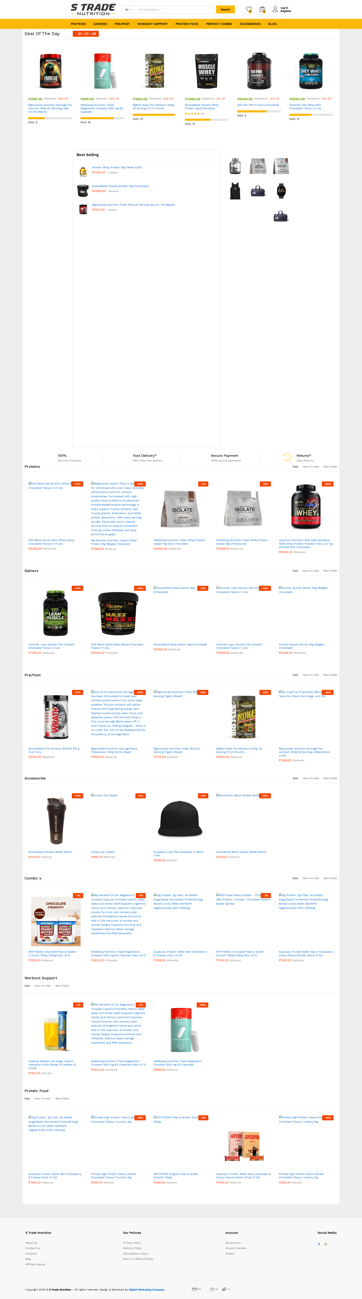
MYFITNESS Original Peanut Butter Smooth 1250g (113, 1175)
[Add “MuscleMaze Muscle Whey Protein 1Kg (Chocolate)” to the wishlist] (207, 90)
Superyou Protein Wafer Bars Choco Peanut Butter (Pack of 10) (302, 1175)
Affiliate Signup (35, 1264)
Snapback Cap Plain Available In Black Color (178, 853)
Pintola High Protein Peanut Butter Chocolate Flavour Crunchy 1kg (51, 1175)
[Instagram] (325, 1244)
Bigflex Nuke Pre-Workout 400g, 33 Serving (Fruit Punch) (153, 106)
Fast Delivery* (145, 455)
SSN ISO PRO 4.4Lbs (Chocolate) (258, 104)
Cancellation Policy (135, 1253)
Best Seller (330, 466)
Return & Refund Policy (138, 1258)
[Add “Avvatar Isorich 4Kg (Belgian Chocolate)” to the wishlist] (306, 534)
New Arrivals (311, 466)
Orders (229, 1253)
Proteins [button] (78, 23)
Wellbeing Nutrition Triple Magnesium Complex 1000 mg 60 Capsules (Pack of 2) (55, 953)
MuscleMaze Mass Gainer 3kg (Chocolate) (117, 644)
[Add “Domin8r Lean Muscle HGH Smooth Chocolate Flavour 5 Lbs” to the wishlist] (181, 638)
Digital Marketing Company (146, 1289)
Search (225, 9)
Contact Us (32, 1248)
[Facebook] (319, 1244)
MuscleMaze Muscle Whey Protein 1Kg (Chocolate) (202, 106)
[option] (50, 92)
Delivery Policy (132, 1248)
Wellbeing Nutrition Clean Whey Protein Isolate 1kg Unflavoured (133, 427)
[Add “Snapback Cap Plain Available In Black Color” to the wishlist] (181, 845)
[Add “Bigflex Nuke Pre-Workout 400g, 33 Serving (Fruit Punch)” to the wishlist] (154, 90)
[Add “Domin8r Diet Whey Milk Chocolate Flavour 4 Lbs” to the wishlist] (311, 90)
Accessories (35, 778)
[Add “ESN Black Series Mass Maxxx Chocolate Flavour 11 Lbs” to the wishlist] (56, 638)
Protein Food (36, 1090)
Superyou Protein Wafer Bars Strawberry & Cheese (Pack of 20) (117, 953)
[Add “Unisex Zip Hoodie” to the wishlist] (118, 845)
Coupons (31, 1253)
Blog (272, 23)
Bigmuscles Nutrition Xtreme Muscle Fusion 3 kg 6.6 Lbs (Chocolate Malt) (302, 646)
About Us (31, 1242)
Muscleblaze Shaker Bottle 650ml (50, 851)
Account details (235, 1248)
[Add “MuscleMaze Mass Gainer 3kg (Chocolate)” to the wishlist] (118, 638)
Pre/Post (33, 675)
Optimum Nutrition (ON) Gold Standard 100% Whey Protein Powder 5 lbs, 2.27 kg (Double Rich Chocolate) (243, 543)
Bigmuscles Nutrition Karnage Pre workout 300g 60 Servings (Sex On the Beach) (50, 108)
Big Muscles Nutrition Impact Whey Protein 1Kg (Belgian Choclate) (51, 542)
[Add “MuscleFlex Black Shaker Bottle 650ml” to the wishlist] (243, 845)
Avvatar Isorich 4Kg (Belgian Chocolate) (304, 540)
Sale (295, 466)
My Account (233, 1242)
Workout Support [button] (152, 23)
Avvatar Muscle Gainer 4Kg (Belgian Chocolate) (239, 646)
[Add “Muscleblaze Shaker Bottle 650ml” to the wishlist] (56, 845)
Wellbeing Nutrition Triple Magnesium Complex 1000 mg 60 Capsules (102, 108)
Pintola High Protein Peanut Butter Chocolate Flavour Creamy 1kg (239, 1175)
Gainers (31, 570)
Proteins (32, 466)
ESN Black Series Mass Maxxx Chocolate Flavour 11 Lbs (54, 646)
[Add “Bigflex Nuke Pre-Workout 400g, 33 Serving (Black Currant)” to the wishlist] (306, 742)
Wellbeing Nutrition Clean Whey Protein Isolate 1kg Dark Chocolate (117, 542)
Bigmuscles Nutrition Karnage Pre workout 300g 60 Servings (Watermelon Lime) (242, 752)
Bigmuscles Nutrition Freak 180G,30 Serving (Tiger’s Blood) (114, 750)
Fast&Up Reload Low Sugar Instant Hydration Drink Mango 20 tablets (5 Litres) (52, 1064)
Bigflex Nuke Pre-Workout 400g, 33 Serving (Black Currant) (301, 750)
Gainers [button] (100, 23)
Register (286, 10)
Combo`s (33, 878)
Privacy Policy (132, 1242)
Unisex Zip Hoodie (102, 851)
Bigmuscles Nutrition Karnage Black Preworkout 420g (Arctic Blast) (51, 750)
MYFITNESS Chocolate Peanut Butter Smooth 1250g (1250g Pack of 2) (178, 953)
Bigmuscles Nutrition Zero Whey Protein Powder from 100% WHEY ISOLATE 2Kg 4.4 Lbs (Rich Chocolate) (152, 169)
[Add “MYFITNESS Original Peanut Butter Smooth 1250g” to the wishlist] (118, 1167)
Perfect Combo (219, 23)
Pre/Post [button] (122, 23)
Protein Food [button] (187, 23)
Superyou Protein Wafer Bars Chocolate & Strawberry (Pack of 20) (306, 953)
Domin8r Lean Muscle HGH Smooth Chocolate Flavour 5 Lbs (176, 646)
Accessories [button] (250, 23)
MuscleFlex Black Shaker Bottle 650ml (241, 851)
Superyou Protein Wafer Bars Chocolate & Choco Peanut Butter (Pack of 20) (243, 953)
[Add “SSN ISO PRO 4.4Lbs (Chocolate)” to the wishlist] (259, 90)
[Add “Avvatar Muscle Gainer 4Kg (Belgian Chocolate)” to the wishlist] (243, 638)
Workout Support (41, 978)
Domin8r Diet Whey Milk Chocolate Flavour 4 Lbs (305, 106)
